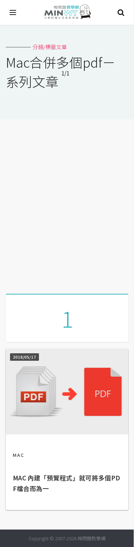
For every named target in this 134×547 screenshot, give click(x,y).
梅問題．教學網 (67, 12)
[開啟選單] (13, 12)
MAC (18, 455)
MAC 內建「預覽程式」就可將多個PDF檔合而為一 (66, 483)
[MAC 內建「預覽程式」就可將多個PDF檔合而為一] (67, 432)
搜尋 (120, 12)
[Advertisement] (67, 204)
